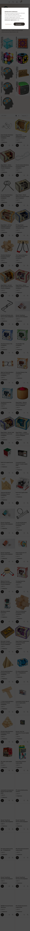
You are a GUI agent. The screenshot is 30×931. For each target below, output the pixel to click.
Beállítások (8, 24)
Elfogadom (18, 24)
